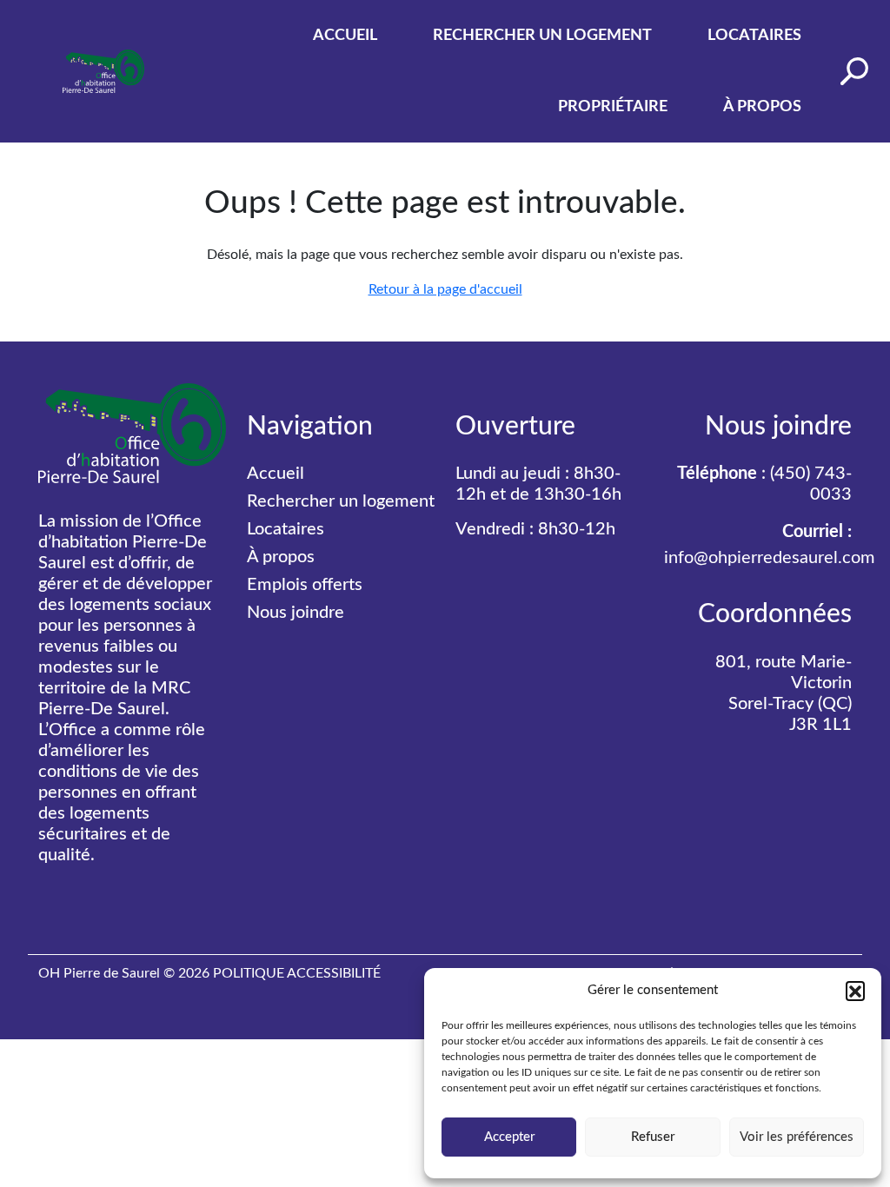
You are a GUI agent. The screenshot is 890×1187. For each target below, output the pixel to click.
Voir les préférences (796, 1137)
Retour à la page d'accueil (445, 289)
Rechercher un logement (542, 35)
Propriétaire (613, 107)
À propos (762, 107)
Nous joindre (295, 612)
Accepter (509, 1137)
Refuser (652, 1137)
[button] (855, 990)
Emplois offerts (304, 585)
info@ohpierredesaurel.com (769, 558)
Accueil (345, 35)
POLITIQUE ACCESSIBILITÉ (297, 973)
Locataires (754, 35)
